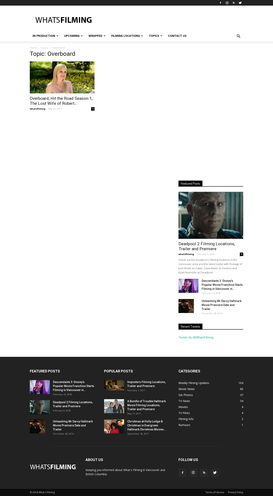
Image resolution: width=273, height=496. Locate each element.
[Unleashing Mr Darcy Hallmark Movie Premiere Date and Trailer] (186, 306)
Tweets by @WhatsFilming (195, 337)
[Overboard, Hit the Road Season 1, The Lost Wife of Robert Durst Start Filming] (62, 77)
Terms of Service (214, 492)
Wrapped (95, 36)
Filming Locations (125, 36)
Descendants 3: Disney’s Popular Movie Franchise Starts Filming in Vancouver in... (222, 284)
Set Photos (185, 395)
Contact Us (177, 36)
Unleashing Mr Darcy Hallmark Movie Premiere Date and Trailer (221, 305)
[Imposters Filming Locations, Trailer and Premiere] (114, 385)
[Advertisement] (170, 20)
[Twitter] (240, 3)
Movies (183, 407)
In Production (44, 36)
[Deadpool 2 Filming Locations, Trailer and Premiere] (210, 215)
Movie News (186, 389)
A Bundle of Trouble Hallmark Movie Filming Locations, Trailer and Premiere (146, 405)
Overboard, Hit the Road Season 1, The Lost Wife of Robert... (61, 101)
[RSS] (234, 3)
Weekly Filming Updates (193, 383)
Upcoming (72, 36)
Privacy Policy (235, 492)
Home (33, 47)
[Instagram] (227, 3)
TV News (184, 401)
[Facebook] (220, 3)
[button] (238, 36)
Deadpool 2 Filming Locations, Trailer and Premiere (206, 246)
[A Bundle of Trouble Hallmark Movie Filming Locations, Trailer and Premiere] (114, 406)
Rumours (184, 425)
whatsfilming (37, 108)
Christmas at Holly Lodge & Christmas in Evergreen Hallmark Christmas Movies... (146, 425)
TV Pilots (184, 413)
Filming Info (186, 419)
